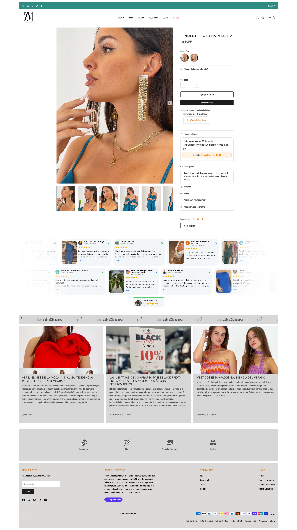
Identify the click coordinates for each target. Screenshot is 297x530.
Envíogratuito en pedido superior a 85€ (148, 5)
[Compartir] (193, 219)
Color (184, 51)
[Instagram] (28, 6)
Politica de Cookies (191, 521)
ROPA (131, 17)
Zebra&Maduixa (38, 319)
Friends (202, 484)
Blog (201, 475)
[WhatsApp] (32, 6)
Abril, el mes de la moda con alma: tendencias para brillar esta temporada (58, 379)
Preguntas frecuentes (266, 479)
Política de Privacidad (206, 521)
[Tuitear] (198, 219)
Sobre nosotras (205, 479)
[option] (114, 106)
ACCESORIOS (153, 17)
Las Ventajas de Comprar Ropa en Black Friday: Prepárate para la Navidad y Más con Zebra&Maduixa (145, 381)
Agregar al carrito (207, 94)
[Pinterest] (41, 6)
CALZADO (141, 17)
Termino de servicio (250, 521)
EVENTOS (121, 17)
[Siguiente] (182, 5)
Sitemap (272, 521)
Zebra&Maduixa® (131, 513)
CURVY (165, 17)
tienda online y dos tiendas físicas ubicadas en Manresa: (134, 475)
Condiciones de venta (266, 484)
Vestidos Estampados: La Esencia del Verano (231, 377)
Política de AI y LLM (236, 521)
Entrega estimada (191, 133)
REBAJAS (176, 17)
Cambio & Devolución (266, 488)
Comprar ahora (207, 102)
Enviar (28, 491)
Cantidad (184, 79)
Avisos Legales (263, 521)
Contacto (203, 488)
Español (270, 6)
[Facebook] (23, 6)
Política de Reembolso (221, 521)
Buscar (261, 475)
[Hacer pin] (202, 219)
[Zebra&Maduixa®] (28, 17)
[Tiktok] (37, 6)
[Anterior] (114, 5)
